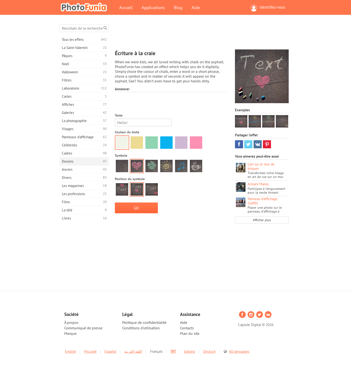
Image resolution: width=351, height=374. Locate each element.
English (70, 351)
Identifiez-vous (272, 7)
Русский (90, 351)
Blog (178, 7)
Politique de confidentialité (144, 322)
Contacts (187, 328)
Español (110, 351)
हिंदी (173, 351)
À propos (71, 322)
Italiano (189, 351)
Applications (153, 7)
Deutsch (209, 351)
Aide (195, 7)
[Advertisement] (202, 35)
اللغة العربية (133, 351)
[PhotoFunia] (85, 7)
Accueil (126, 7)
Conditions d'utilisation (141, 328)
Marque (70, 333)
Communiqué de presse (83, 328)
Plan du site (189, 333)
